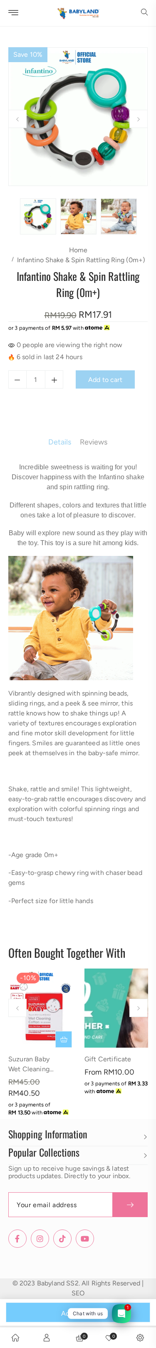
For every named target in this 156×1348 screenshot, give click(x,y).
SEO (78, 1293)
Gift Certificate (107, 1059)
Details (59, 442)
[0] (109, 1337)
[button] (144, 13)
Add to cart (78, 1313)
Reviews (94, 442)
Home (78, 250)
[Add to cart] (63, 1039)
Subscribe (130, 1204)
